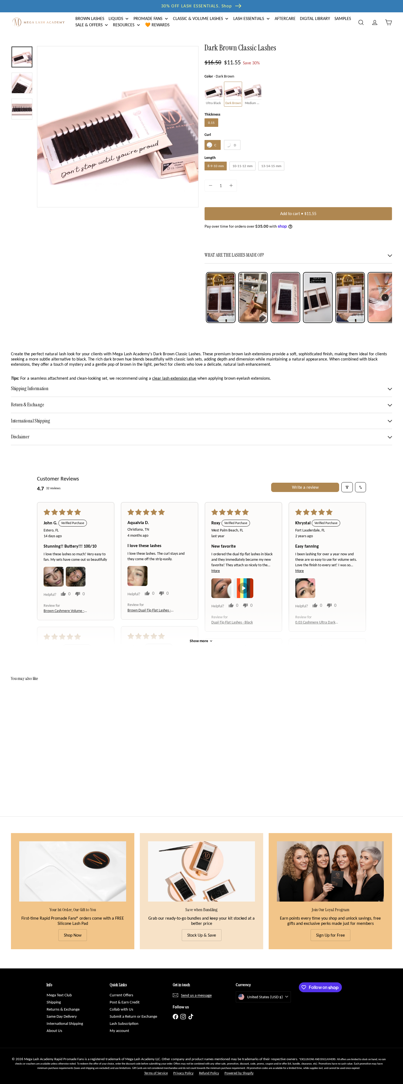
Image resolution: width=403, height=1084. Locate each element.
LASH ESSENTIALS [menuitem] (248, 18)
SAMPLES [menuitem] (342, 18)
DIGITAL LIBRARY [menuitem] (315, 18)
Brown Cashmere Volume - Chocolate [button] (64, 611)
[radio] (214, 94)
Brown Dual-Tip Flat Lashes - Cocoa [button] (149, 610)
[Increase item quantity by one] (231, 185)
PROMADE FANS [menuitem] (148, 18)
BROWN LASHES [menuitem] (89, 18)
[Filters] (347, 487)
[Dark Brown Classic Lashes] (40, 736)
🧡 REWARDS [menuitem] (157, 25)
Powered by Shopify (239, 1073)
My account (119, 1030)
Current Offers (121, 995)
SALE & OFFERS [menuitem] (89, 25)
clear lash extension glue (174, 378)
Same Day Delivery (62, 1016)
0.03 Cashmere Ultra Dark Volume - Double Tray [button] (315, 622)
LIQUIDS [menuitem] (116, 18)
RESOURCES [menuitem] (123, 25)
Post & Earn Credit (125, 1002)
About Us (54, 1030)
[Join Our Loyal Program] (330, 871)
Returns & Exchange (63, 1009)
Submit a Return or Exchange (133, 1016)
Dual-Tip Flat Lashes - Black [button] (232, 622)
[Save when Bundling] (201, 871)
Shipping (54, 1002)
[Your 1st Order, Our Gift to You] (72, 871)
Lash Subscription (124, 1023)
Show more (199, 641)
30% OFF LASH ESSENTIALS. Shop (196, 5)
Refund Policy (209, 1073)
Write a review (305, 487)
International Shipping (65, 1023)
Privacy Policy (183, 1073)
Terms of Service (156, 1073)
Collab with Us (121, 1009)
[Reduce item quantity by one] (210, 185)
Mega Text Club (59, 995)
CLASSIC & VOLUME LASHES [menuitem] (198, 18)
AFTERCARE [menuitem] (285, 18)
